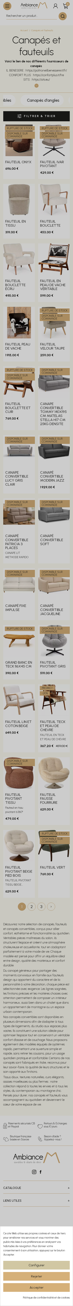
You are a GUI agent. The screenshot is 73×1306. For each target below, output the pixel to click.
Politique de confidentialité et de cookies (46, 1297)
